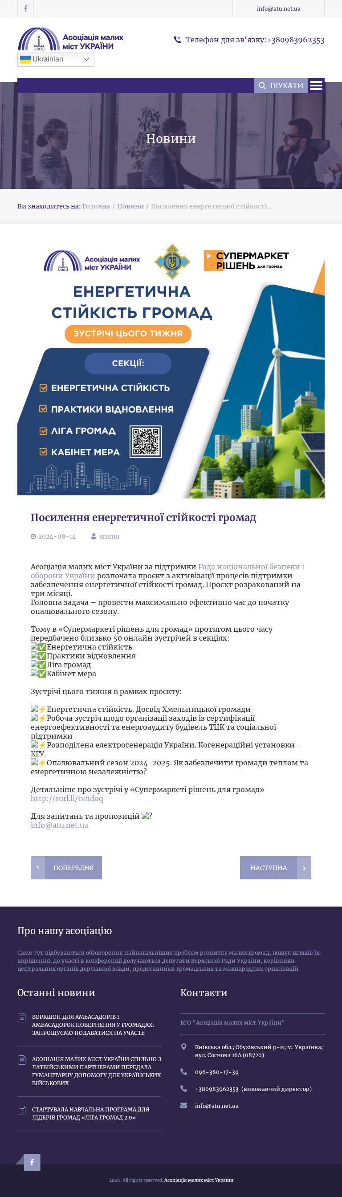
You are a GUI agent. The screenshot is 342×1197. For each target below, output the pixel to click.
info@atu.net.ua (279, 8)
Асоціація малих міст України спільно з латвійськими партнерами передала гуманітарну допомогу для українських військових (96, 1071)
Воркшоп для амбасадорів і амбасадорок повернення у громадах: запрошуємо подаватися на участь (93, 1024)
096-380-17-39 (217, 1072)
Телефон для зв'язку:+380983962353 (255, 39)
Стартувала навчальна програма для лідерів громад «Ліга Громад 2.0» (90, 1113)
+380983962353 (217, 1089)
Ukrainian (47, 59)
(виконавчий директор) (275, 1089)
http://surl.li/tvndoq (67, 798)
